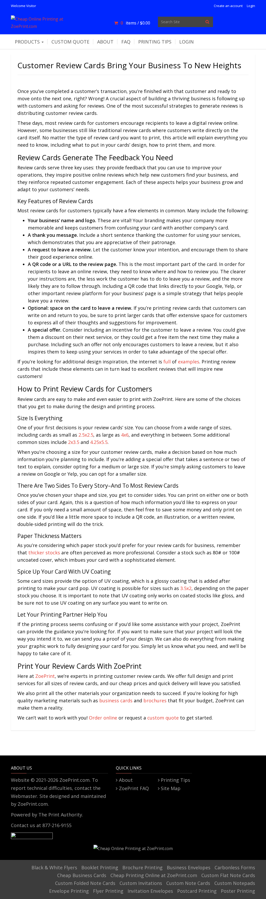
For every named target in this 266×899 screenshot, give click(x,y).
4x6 (125, 435)
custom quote (163, 718)
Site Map (171, 788)
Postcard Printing (197, 891)
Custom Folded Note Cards (85, 883)
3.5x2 (185, 588)
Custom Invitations (140, 883)
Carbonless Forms (235, 867)
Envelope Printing (69, 891)
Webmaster (24, 796)
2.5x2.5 (85, 435)
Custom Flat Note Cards (228, 875)
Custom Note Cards (188, 883)
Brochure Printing (142, 867)
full (167, 361)
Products (28, 42)
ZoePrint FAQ (134, 788)
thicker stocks (44, 552)
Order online (103, 718)
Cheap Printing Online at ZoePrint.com (153, 875)
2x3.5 (73, 442)
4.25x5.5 (99, 442)
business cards (115, 700)
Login (251, 5)
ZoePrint (45, 676)
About (105, 42)
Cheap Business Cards (81, 875)
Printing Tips (154, 42)
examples (188, 361)
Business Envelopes (188, 867)
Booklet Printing (99, 867)
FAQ (125, 42)
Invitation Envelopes (150, 891)
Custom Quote (70, 42)
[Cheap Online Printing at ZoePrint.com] (49, 21)
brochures (155, 700)
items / (135, 23)
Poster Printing (238, 891)
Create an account (228, 5)
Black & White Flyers (54, 867)
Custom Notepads (234, 883)
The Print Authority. (60, 814)
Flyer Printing (108, 891)
